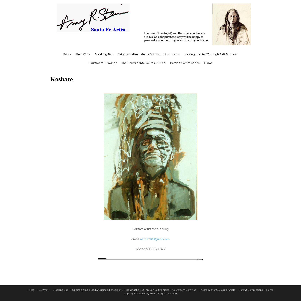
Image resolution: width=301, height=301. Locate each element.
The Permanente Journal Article (143, 63)
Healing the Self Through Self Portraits (211, 54)
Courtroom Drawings (102, 63)
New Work (83, 54)
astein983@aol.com (155, 239)
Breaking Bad (104, 54)
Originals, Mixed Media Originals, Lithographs (149, 54)
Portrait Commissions (185, 63)
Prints (67, 54)
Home (208, 63)
